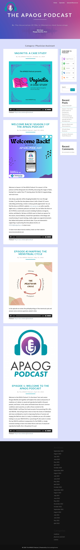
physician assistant (59, 537)
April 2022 (57, 523)
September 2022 (58, 509)
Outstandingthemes (52, 547)
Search (64, 87)
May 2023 (56, 501)
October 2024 (58, 468)
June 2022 (57, 518)
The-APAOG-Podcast (25, 56)
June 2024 (57, 479)
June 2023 (57, 498)
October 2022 (58, 506)
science (56, 540)
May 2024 (56, 481)
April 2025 (57, 465)
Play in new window (20, 112)
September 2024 (58, 470)
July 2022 (56, 515)
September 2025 (58, 451)
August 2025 (57, 454)
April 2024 (57, 484)
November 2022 (58, 504)
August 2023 (57, 493)
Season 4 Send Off (66, 105)
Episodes (62, 2)
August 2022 (57, 512)
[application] (30, 109)
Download (30, 112)
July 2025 (56, 456)
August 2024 (57, 473)
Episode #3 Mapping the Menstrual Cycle (30, 252)
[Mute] (46, 109)
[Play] (11, 109)
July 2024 (56, 476)
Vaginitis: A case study (30, 53)
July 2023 (56, 495)
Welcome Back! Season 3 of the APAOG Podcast (30, 125)
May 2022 (56, 520)
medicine (56, 534)
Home (55, 2)
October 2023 (58, 487)
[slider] (49, 109)
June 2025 (57, 459)
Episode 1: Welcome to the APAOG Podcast (30, 387)
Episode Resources (72, 2)
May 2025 (56, 462)
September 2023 (58, 490)
